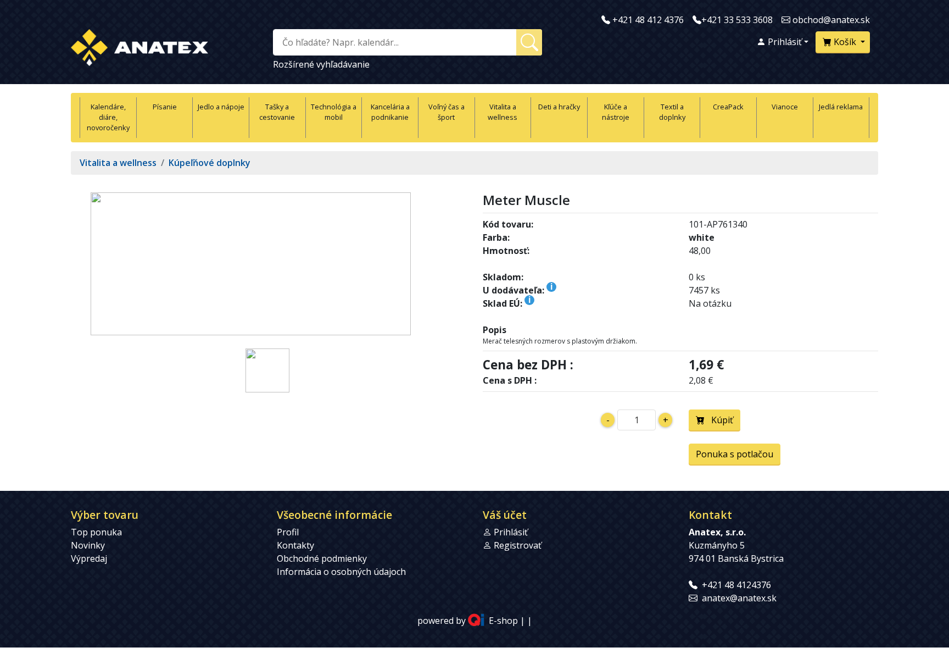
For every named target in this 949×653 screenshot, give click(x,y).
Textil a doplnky (672, 112)
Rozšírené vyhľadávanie (321, 64)
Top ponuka (96, 532)
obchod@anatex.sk (831, 20)
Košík (844, 42)
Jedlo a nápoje (221, 107)
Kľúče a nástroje (615, 112)
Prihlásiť (784, 42)
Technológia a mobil (333, 112)
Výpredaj (89, 558)
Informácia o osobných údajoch (341, 572)
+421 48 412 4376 (648, 20)
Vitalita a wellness (502, 112)
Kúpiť (719, 420)
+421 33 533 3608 (737, 20)
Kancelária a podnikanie (390, 112)
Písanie (165, 107)
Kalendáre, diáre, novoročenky (108, 117)
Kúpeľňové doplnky (209, 163)
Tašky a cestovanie (277, 112)
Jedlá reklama (841, 107)
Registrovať (518, 545)
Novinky (88, 545)
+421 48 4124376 (736, 585)
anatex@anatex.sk (739, 598)
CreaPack (728, 107)
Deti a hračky (559, 107)
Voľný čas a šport (446, 112)
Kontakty (295, 545)
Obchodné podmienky (322, 558)
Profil (288, 532)
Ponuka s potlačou (734, 454)
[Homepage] (139, 45)
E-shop (503, 621)
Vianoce (785, 107)
